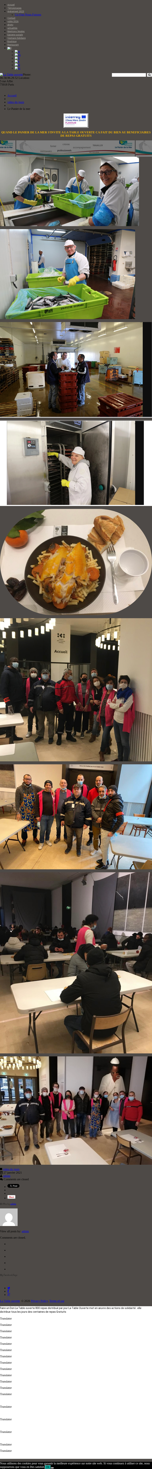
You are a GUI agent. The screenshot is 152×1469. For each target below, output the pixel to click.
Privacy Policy (39, 1301)
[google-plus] (8, 1294)
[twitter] (8, 1288)
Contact (11, 18)
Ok (47, 1467)
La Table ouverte (10, 1301)
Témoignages (14, 8)
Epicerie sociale (15, 35)
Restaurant (13, 45)
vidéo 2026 (13, 21)
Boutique (11, 41)
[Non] (52, 1467)
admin (6, 1175)
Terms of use (56, 1301)
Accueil (11, 5)
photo (10, 25)
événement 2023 (15, 11)
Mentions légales (16, 31)
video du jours (15, 102)
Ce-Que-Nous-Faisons (28, 14)
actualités (12, 28)
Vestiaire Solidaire (16, 38)
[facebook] (8, 1291)
